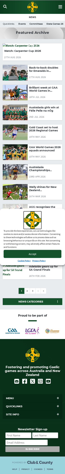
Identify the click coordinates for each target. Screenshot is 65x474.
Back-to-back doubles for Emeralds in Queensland (43, 71)
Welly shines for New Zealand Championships (43, 190)
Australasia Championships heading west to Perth (44, 170)
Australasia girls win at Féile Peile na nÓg (44, 109)
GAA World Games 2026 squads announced (45, 149)
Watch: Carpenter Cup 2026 (22, 51)
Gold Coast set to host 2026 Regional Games (43, 129)
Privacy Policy (39, 260)
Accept (32, 254)
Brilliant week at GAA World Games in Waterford (43, 91)
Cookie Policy (24, 260)
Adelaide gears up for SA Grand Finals (43, 268)
